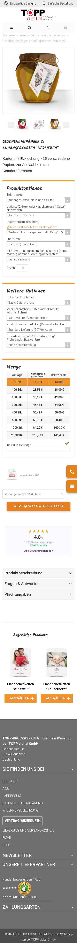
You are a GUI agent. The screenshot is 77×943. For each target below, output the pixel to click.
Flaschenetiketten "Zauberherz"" (56, 686)
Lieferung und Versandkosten (28, 830)
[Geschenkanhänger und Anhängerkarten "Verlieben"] (22, 124)
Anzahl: (11, 267)
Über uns (10, 781)
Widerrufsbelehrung (20, 810)
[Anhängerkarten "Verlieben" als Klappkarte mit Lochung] (54, 124)
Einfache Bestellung (60, 3)
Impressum (11, 796)
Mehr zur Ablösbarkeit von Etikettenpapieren (33, 227)
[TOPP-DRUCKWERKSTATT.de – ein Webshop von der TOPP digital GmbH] (38, 15)
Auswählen (19, 698)
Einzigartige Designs (23, 3)
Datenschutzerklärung (22, 803)
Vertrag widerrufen (22, 821)
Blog (6, 845)
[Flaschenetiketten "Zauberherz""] (57, 663)
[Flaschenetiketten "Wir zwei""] (21, 663)
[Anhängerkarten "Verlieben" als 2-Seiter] (38, 124)
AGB (5, 789)
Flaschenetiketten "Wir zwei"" (20, 686)
